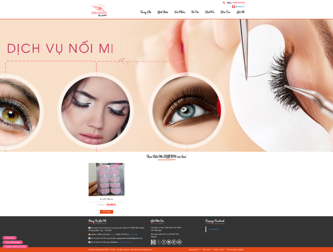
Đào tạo (225, 12)
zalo (112, 234)
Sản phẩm (180, 12)
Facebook (214, 229)
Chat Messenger (12, 242)
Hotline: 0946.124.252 (15, 247)
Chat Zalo (9, 238)
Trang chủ (146, 12)
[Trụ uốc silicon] (106, 179)
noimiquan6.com (125, 242)
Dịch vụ (210, 12)
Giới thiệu (163, 12)
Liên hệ (241, 12)
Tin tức (195, 12)
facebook (132, 234)
